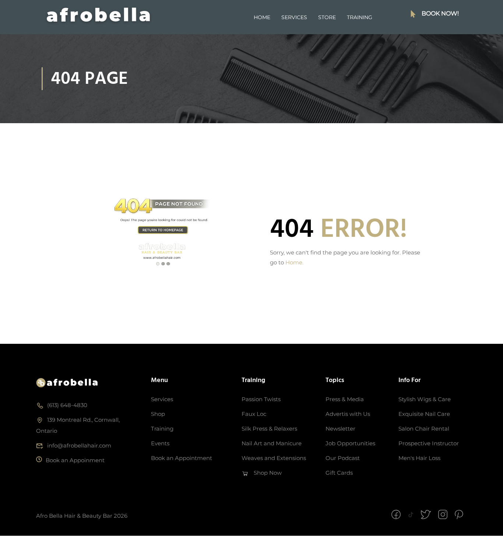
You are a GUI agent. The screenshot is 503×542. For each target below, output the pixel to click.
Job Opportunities (350, 443)
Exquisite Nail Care (424, 413)
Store (327, 17)
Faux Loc (254, 413)
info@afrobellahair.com (79, 445)
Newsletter (340, 428)
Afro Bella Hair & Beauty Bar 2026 (81, 515)
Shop (158, 413)
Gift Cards (339, 472)
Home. (294, 262)
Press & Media (345, 399)
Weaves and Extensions (274, 457)
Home (262, 17)
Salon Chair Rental (423, 428)
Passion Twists (261, 399)
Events (160, 443)
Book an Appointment (181, 457)
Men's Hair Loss (419, 457)
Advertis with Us (348, 413)
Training (359, 17)
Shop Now (268, 472)
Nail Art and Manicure (272, 443)
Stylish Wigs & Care (424, 399)
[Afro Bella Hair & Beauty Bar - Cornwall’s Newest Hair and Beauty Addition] (98, 17)
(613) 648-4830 (67, 405)
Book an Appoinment (75, 460)
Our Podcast (343, 457)
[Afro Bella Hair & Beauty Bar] (67, 382)
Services (294, 17)
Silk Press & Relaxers (269, 428)
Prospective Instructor (428, 443)
